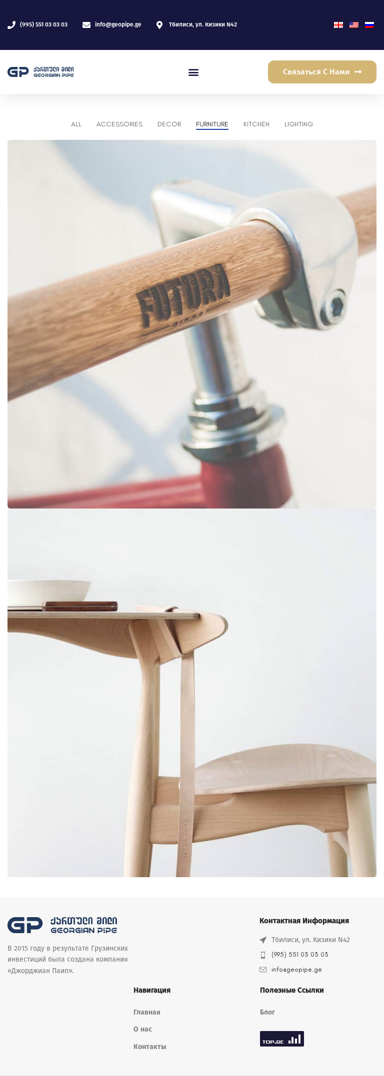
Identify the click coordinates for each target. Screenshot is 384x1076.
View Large (367, 148)
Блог (267, 1012)
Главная (147, 1012)
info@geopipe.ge (297, 969)
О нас (143, 1029)
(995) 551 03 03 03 (300, 954)
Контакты (150, 1047)
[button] (194, 72)
